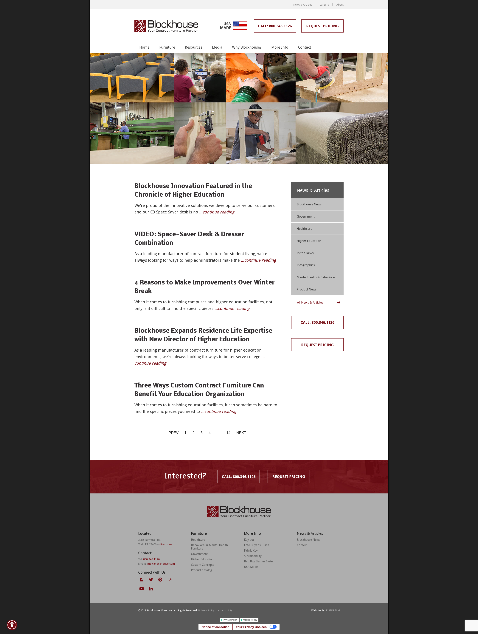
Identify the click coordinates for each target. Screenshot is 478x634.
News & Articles (302, 4)
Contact (304, 47)
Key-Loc (249, 540)
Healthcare (304, 228)
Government (306, 216)
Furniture (167, 47)
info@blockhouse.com (161, 563)
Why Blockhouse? (247, 47)
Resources (193, 47)
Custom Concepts (202, 565)
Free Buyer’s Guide (256, 545)
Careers (324, 4)
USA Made (251, 567)
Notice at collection (215, 627)
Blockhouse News (309, 204)
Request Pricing (322, 25)
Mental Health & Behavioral (316, 277)
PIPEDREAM (333, 610)
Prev (174, 433)
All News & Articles (310, 302)
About (340, 4)
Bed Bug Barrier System (259, 561)
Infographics (306, 265)
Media (217, 47)
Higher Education (309, 240)
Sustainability (253, 556)
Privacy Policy (206, 610)
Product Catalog (201, 570)
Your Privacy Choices (251, 627)
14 (228, 433)
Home (144, 47)
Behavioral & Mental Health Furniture (209, 546)
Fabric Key (251, 550)
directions (165, 544)
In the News (305, 253)
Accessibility (225, 610)
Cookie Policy (250, 619)
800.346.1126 (151, 559)
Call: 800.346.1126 (275, 25)
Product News (307, 289)
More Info (279, 47)
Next (241, 433)
